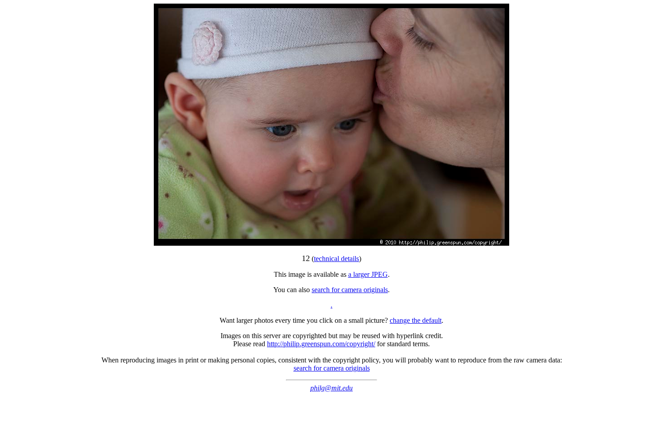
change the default (416, 320)
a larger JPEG (368, 274)
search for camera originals (350, 289)
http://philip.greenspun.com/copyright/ (321, 344)
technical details (336, 258)
